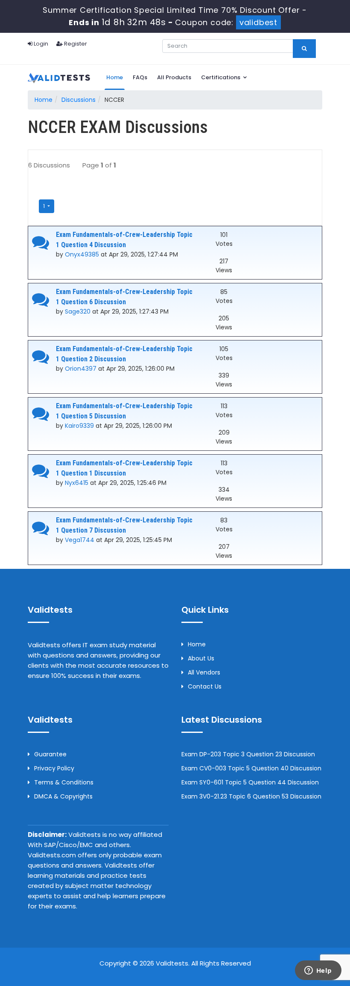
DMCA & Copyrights (63, 796)
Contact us (205, 686)
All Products (174, 77)
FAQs (140, 77)
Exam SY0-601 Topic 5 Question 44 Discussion (250, 782)
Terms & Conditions (63, 782)
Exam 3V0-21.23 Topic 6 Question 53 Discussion (251, 796)
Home (114, 77)
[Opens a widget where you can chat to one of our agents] (318, 971)
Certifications (221, 77)
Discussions (78, 99)
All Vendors (204, 672)
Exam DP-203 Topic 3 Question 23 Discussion (248, 754)
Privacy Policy (54, 768)
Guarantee (50, 754)
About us (201, 658)
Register (75, 44)
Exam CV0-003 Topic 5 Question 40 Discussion (251, 768)
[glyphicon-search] (304, 48)
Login (40, 44)
